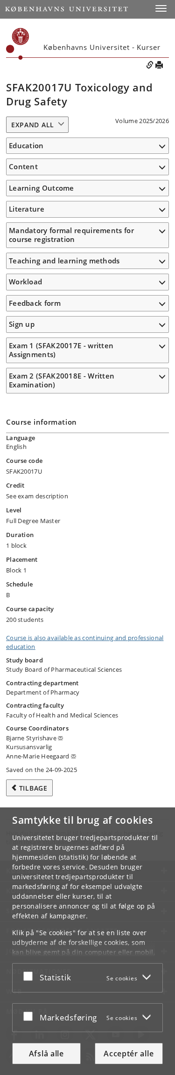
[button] (161, 8)
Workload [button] (25, 281)
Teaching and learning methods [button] (64, 260)
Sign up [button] (22, 324)
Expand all (32, 124)
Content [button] (23, 166)
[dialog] (87, 941)
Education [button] (26, 145)
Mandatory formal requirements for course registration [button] (71, 235)
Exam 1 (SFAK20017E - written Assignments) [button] (61, 350)
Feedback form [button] (35, 303)
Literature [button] (26, 209)
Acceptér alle (129, 1053)
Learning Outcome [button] (41, 188)
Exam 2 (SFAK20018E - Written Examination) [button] (61, 380)
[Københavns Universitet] (66, 9)
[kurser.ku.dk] (17, 44)
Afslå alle (46, 1053)
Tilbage (33, 788)
